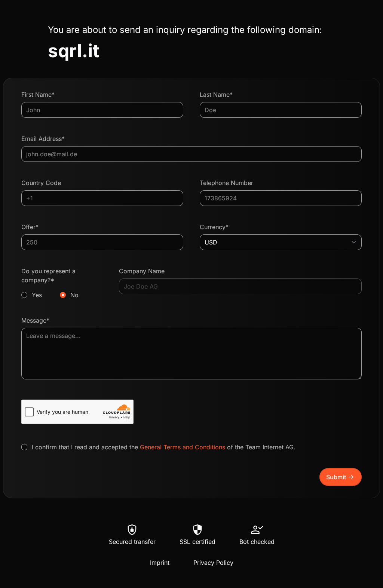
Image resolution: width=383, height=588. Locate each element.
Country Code (41, 183)
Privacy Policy (213, 562)
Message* (35, 320)
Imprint (159, 562)
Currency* (214, 227)
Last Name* (216, 94)
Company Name (142, 271)
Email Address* (43, 138)
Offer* (30, 227)
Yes (37, 295)
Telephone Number (226, 183)
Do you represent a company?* (50, 283)
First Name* (38, 94)
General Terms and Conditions (182, 447)
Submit (340, 476)
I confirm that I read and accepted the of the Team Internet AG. (163, 447)
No (74, 295)
